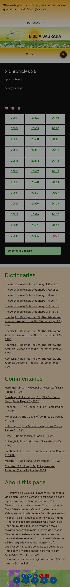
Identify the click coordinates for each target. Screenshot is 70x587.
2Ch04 (14, 128)
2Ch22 (14, 192)
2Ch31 (14, 225)
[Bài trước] (16, 580)
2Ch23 (35, 192)
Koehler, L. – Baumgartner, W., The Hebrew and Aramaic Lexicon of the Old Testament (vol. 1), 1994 (33, 321)
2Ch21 (55, 182)
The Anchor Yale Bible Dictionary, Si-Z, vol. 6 (31, 311)
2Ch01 (14, 117)
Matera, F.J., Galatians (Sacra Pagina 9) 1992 (32, 460)
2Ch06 (55, 128)
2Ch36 (55, 235)
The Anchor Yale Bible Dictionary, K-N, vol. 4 (31, 300)
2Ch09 (55, 139)
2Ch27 (55, 203)
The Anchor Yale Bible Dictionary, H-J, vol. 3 (31, 295)
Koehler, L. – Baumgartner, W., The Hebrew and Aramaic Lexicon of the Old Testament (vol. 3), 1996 (33, 349)
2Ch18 (55, 171)
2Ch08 (35, 139)
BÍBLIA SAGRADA (45, 36)
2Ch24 (55, 192)
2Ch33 (55, 225)
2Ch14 (35, 160)
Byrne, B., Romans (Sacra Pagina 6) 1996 (29, 436)
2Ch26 (35, 203)
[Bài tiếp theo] (53, 580)
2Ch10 (14, 149)
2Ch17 (35, 171)
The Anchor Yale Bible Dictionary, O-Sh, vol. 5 (32, 306)
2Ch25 (14, 203)
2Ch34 (14, 235)
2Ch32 (35, 225)
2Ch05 (35, 128)
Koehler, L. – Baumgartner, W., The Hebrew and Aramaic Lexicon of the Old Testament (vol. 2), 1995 (33, 335)
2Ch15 (55, 160)
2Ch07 (14, 139)
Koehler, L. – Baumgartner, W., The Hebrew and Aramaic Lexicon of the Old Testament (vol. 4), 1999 (33, 363)
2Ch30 (55, 214)
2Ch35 (35, 235)
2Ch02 (35, 117)
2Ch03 (55, 117)
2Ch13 (14, 160)
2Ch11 (35, 149)
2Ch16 (14, 171)
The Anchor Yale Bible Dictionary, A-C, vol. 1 (31, 284)
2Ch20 (35, 182)
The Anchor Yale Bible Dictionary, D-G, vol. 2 (31, 289)
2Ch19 (14, 182)
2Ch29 (35, 214)
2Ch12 (55, 149)
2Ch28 (14, 214)
